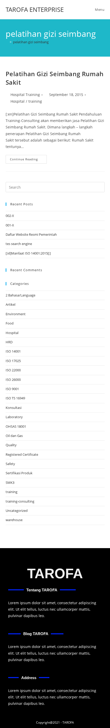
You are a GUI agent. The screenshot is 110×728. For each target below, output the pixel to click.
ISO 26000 (13, 379)
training (35, 101)
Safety (10, 463)
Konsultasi (13, 407)
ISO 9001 (12, 389)
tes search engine (19, 243)
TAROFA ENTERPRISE (35, 9)
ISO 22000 (13, 370)
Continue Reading (28, 158)
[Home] (7, 42)
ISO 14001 (13, 351)
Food (10, 323)
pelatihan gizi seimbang (31, 42)
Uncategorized (17, 510)
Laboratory (14, 417)
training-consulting (20, 501)
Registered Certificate (22, 454)
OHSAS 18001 (16, 426)
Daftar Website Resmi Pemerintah (31, 234)
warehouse (14, 520)
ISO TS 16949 (15, 398)
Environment (16, 314)
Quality (11, 445)
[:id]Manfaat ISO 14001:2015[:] (28, 253)
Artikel (10, 304)
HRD (9, 342)
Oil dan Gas (14, 435)
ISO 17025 (13, 360)
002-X (10, 215)
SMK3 (10, 482)
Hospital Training (25, 94)
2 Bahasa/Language (20, 295)
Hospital (17, 101)
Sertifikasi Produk (19, 473)
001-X (10, 225)
